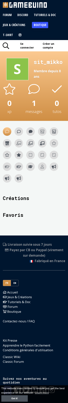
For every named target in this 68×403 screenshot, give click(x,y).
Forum (7, 15)
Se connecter (27, 45)
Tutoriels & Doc (45, 15)
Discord (22, 15)
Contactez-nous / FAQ (19, 321)
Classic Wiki (11, 357)
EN (14, 282)
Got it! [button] (14, 398)
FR (6, 282)
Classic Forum (13, 361)
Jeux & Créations (14, 25)
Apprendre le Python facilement (26, 345)
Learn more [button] (42, 392)
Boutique (40, 25)
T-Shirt (8, 35)
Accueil (12, 292)
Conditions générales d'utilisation (28, 350)
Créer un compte (48, 45)
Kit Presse (10, 340)
